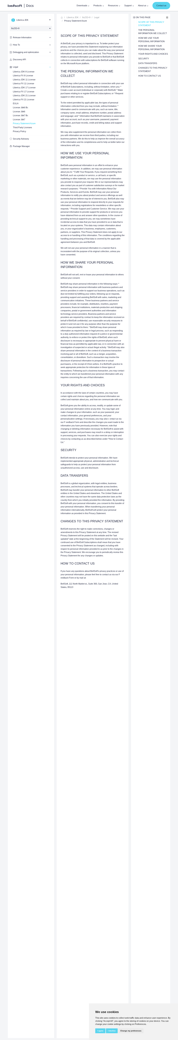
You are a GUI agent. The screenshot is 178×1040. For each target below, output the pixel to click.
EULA (16, 103)
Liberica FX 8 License (23, 75)
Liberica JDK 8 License (23, 72)
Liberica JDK (73, 17)
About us (142, 5)
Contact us (161, 5)
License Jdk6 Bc (20, 107)
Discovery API (19, 59)
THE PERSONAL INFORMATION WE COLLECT (152, 32)
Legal (96, 17)
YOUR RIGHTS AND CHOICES (153, 54)
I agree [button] (100, 1031)
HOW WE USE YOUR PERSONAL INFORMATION (151, 40)
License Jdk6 (19, 111)
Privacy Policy (19, 131)
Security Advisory (21, 139)
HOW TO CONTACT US (149, 76)
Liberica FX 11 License (23, 83)
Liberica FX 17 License (23, 92)
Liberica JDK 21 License (24, 95)
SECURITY (143, 59)
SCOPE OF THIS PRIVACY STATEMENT (151, 24)
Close (167, 17)
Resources (113, 5)
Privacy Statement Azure (24, 123)
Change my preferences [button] (130, 1031)
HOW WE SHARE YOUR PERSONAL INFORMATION (151, 47)
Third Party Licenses (22, 127)
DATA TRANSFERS (147, 63)
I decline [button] (112, 1031)
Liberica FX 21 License (23, 99)
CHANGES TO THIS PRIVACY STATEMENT (153, 69)
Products (97, 5)
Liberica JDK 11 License (24, 80)
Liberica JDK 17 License (24, 87)
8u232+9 (86, 17)
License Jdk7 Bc (20, 115)
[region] (31, 526)
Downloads (82, 5)
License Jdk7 (19, 119)
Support (128, 5)
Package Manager (21, 146)
